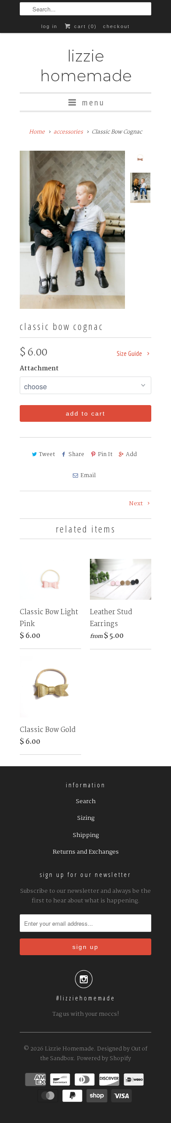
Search (86, 801)
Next (136, 503)
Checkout (116, 26)
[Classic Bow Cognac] (72, 230)
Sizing (85, 818)
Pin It (105, 454)
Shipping (86, 835)
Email (88, 475)
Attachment (39, 368)
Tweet (47, 454)
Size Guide (130, 353)
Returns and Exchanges (86, 852)
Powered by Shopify (104, 1058)
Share (76, 454)
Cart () (84, 26)
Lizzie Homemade (86, 66)
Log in (49, 26)
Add (131, 454)
